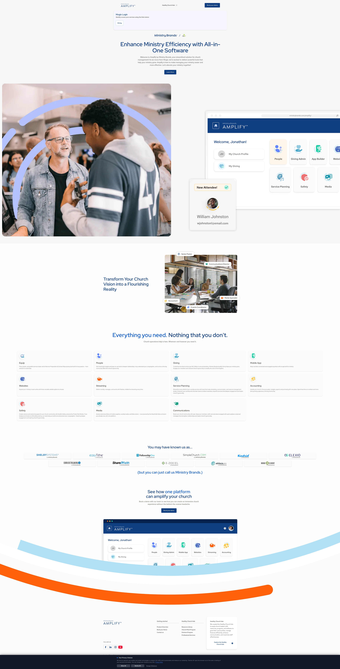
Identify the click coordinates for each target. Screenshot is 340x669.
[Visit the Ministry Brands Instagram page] (115, 647)
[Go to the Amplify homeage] (128, 5)
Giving (119, 23)
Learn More (170, 72)
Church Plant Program (189, 630)
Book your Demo (162, 630)
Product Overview (162, 627)
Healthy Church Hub (168, 5)
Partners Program (187, 632)
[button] (170, 5)
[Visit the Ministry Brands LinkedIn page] (110, 647)
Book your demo (212, 5)
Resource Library (187, 627)
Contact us (160, 632)
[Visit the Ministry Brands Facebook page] (105, 647)
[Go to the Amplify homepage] (112, 622)
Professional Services (188, 635)
